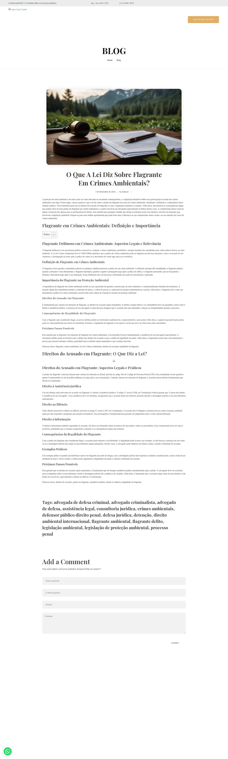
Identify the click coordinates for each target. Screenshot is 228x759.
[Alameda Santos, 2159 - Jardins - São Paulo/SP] (10, 717)
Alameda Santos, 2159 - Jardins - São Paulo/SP (33, 717)
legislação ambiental (62, 527)
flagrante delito (147, 521)
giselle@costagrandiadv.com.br (26, 731)
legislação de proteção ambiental (116, 527)
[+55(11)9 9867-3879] (10, 724)
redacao (125, 192)
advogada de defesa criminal (81, 502)
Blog (119, 60)
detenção (142, 515)
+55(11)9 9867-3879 (21, 724)
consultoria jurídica (116, 508)
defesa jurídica (117, 515)
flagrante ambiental (111, 521)
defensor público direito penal (71, 515)
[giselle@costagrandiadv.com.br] (10, 731)
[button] (8, 751)
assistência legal (78, 508)
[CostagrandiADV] (20, 19)
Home (109, 60)
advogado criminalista (133, 502)
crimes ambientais (155, 508)
